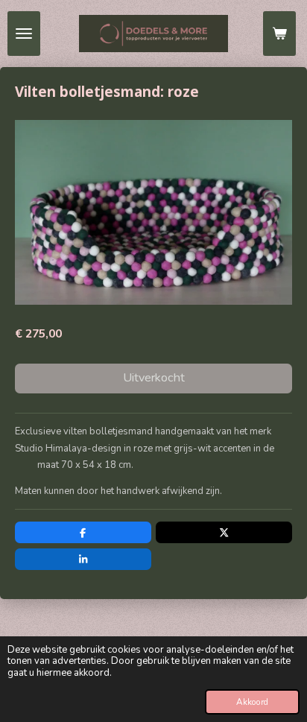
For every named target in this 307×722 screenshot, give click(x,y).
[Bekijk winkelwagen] (279, 33)
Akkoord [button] (252, 702)
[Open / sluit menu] (23, 33)
